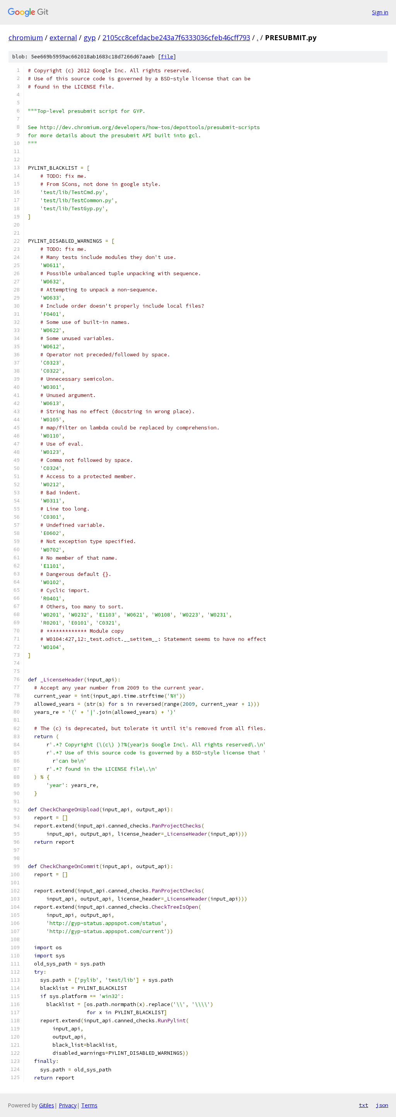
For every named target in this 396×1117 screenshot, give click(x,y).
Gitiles (46, 1105)
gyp (90, 37)
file (167, 56)
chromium (26, 37)
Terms (89, 1105)
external (63, 37)
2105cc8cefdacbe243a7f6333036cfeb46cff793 (176, 37)
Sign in (380, 12)
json (382, 1105)
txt (363, 1105)
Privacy (68, 1105)
